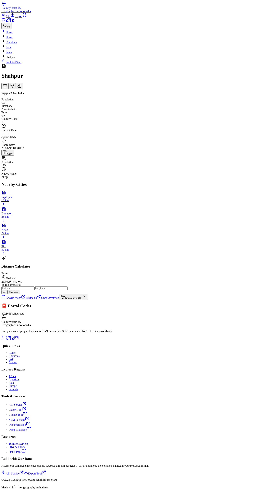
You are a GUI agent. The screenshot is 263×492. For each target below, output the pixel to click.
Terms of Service (18, 443)
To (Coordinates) (11, 284)
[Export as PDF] (19, 86)
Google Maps (13, 297)
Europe (13, 385)
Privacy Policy (17, 446)
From (4, 273)
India (8, 47)
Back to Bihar (13, 62)
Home (9, 37)
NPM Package (17, 419)
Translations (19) (73, 298)
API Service (15, 404)
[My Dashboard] (24, 16)
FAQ (11, 359)
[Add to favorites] (5, 86)
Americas (14, 379)
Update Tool (16, 414)
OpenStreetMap (50, 297)
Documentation (17, 424)
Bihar (9, 52)
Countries (11, 42)
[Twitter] (8, 21)
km (4, 292)
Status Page (15, 451)
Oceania (13, 389)
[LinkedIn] (12, 21)
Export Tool (15, 409)
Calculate (14, 292)
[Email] (16, 338)
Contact (13, 362)
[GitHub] (3, 21)
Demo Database (18, 429)
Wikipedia (31, 297)
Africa (12, 376)
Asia (11, 382)
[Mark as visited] (12, 86)
